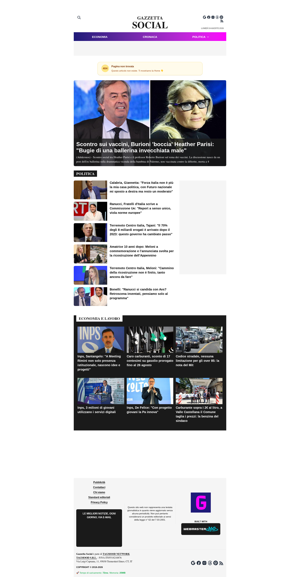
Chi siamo (99, 492)
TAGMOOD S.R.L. (86, 557)
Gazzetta (150, 22)
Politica (198, 36)
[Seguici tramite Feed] (222, 21)
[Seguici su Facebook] (209, 17)
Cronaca (150, 36)
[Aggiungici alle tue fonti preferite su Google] (204, 17)
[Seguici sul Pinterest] (221, 17)
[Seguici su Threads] (217, 17)
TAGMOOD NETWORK (116, 554)
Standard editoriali (99, 497)
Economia (100, 36)
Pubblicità (99, 482)
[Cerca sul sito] (79, 17)
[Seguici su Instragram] (213, 17)
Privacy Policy (99, 502)
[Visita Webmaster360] (200, 529)
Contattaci (99, 487)
